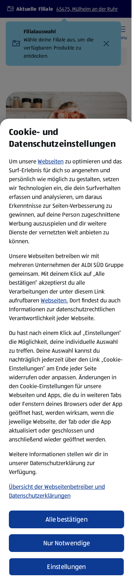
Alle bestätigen (66, 519)
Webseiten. (54, 300)
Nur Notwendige (66, 543)
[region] (66, 351)
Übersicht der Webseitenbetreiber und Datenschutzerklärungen (57, 491)
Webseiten (51, 161)
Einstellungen (66, 567)
